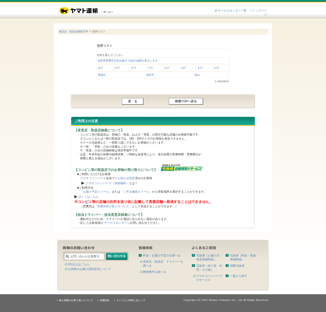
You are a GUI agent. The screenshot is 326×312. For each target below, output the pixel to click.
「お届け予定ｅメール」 (96, 191)
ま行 (200, 67)
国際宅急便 (237, 265)
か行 (117, 67)
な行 (167, 67)
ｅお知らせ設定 (125, 178)
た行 (150, 67)
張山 (197, 74)
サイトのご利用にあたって (130, 300)
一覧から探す (238, 276)
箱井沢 (150, 74)
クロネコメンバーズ (93, 178)
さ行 (133, 67)
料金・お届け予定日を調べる (162, 255)
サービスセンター (115, 222)
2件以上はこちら (79, 264)
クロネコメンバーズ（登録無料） (107, 183)
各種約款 (105, 300)
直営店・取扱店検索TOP (73, 31)
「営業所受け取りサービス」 (113, 206)
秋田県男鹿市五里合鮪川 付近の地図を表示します (128, 60)
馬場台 (102, 74)
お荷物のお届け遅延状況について (89, 269)
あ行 (100, 67)
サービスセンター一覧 (232, 10)
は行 (183, 67)
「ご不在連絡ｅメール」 (136, 191)
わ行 (216, 67)
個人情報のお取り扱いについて (76, 300)
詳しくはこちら (89, 196)
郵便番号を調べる (154, 272)
